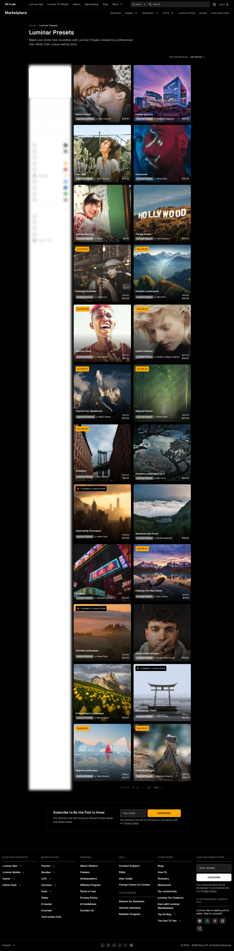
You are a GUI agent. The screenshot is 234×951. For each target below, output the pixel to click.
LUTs (46, 879)
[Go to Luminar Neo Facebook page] (102, 945)
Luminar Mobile (14, 872)
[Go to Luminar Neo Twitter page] (125, 945)
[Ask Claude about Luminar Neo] (215, 921)
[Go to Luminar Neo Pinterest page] (131, 945)
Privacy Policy (131, 823)
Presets (48, 866)
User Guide (125, 878)
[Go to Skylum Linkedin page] (114, 945)
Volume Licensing (129, 907)
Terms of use (88, 891)
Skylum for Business (131, 901)
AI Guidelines (88, 904)
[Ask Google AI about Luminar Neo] (199, 928)
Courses (46, 910)
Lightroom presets (85, 118)
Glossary (163, 878)
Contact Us (87, 910)
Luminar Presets (144, 118)
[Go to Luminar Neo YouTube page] (119, 945)
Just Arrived (197, 57)
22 (149, 787)
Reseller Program (129, 914)
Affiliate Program (90, 885)
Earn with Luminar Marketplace (169, 906)
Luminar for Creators (170, 897)
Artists (203, 12)
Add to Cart (102, 97)
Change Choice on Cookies (134, 884)
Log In (224, 4)
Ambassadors (88, 878)
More (118, 4)
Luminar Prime (187, 12)
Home (32, 25)
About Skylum (89, 866)
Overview (115, 12)
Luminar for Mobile (58, 4)
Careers (85, 872)
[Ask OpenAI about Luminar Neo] (199, 921)
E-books (46, 904)
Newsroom (164, 885)
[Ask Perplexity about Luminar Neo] (207, 921)
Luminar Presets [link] (48, 25)
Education (150, 13)
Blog (105, 4)
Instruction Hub (220, 12)
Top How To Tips (170, 921)
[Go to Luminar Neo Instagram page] (108, 945)
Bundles (48, 872)
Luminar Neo (36, 4)
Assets (131, 13)
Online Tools (12, 885)
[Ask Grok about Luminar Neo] (222, 921)
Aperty (76, 4)
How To (162, 872)
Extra (168, 13)
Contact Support (129, 866)
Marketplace (92, 4)
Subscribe (164, 813)
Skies (44, 897)
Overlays (49, 885)
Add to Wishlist (102, 89)
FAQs (122, 872)
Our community (167, 891)
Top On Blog (167, 914)
